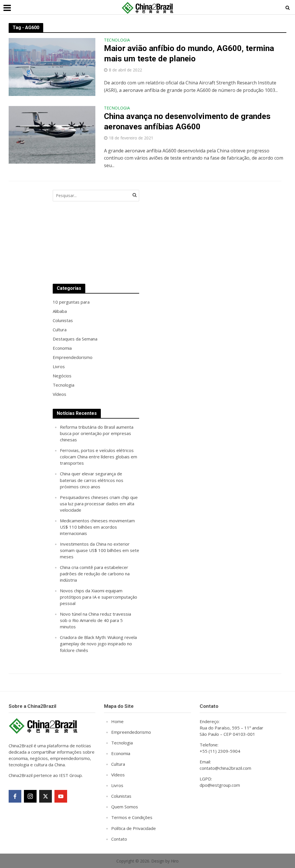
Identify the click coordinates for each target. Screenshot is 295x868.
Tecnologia (117, 40)
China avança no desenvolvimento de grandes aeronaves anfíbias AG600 (187, 121)
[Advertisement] (191, 231)
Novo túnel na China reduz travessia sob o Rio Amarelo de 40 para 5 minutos (95, 620)
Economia (120, 753)
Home (117, 721)
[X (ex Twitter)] (45, 796)
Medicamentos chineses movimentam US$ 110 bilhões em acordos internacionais (97, 527)
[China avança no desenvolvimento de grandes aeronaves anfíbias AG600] (52, 134)
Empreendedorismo (131, 732)
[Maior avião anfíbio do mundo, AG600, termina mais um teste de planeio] (52, 66)
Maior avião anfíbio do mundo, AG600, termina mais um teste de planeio (189, 53)
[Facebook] (15, 796)
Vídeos (118, 775)
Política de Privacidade (133, 828)
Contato (119, 839)
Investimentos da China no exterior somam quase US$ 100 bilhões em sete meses (99, 550)
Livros (117, 785)
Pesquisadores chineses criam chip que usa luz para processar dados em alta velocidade (99, 503)
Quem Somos (124, 807)
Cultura (118, 764)
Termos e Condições (131, 817)
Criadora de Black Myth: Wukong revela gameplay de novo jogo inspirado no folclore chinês (98, 643)
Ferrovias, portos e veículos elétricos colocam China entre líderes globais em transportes (98, 456)
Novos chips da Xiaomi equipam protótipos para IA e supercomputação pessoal (98, 597)
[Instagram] (30, 796)
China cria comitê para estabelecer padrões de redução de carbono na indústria (95, 573)
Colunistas (121, 796)
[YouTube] (60, 796)
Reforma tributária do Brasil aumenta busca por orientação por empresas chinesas (96, 433)
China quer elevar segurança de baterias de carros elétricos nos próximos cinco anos (91, 480)
